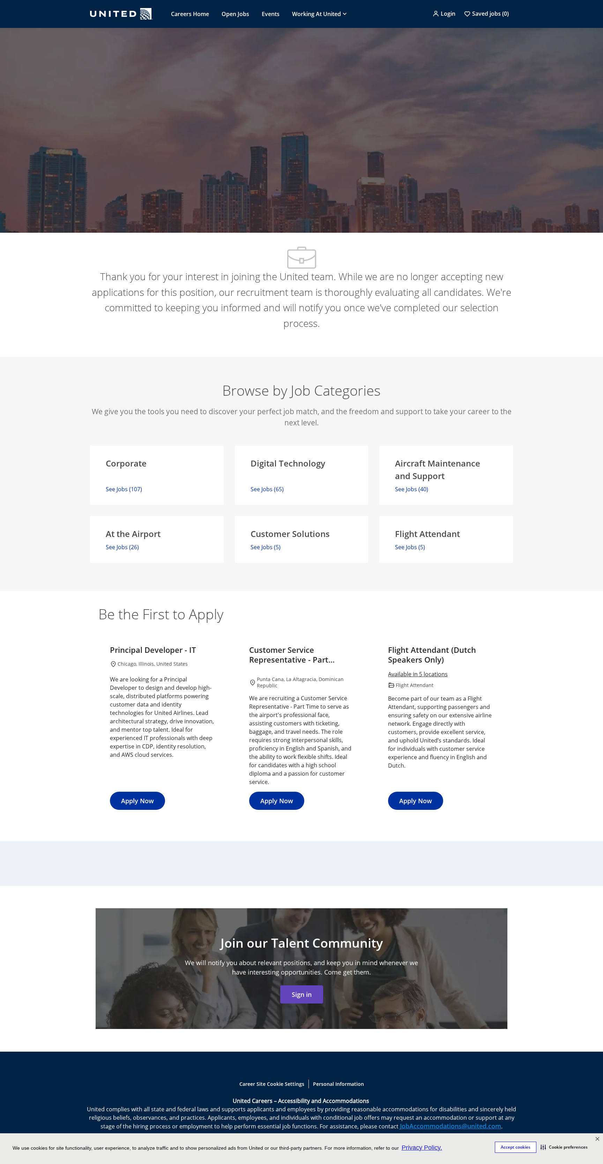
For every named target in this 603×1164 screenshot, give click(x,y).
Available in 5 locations (418, 674)
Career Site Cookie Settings (271, 1084)
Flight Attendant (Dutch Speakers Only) (432, 654)
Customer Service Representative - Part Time (288, 654)
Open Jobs (235, 14)
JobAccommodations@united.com (450, 1126)
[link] (301, 994)
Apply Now (137, 801)
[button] (564, 1147)
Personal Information (338, 1084)
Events (271, 14)
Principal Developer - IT (153, 650)
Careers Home (190, 14)
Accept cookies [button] (515, 1147)
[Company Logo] (121, 14)
